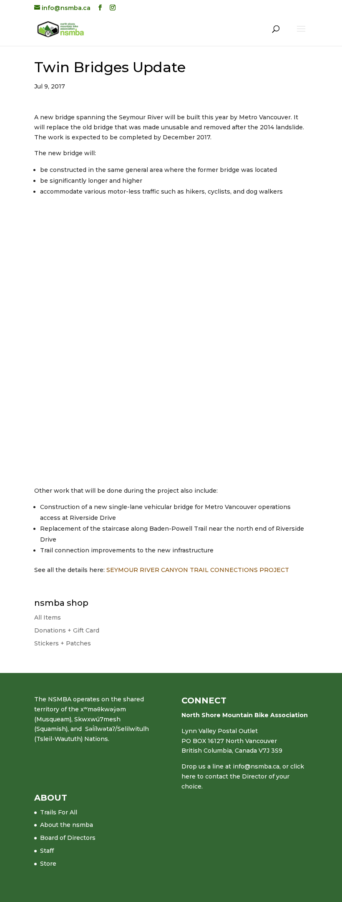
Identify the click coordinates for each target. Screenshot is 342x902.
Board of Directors (68, 838)
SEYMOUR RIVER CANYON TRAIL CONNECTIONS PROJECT (197, 570)
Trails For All (58, 812)
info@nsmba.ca (256, 766)
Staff (47, 850)
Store (48, 863)
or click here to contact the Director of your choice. (242, 776)
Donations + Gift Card (66, 630)
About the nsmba (66, 825)
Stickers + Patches (62, 643)
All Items (47, 617)
